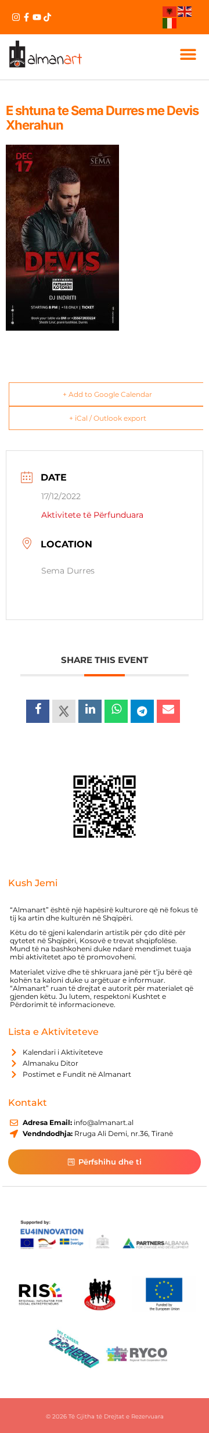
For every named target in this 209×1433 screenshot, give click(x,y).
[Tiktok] (47, 17)
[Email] (168, 711)
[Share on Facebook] (37, 711)
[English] (185, 11)
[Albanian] (170, 11)
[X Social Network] (63, 711)
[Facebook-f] (26, 17)
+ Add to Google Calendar (107, 394)
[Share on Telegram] (142, 711)
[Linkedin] (90, 711)
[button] (188, 54)
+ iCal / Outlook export (107, 418)
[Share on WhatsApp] (116, 711)
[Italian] (170, 22)
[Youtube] (37, 17)
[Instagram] (16, 17)
